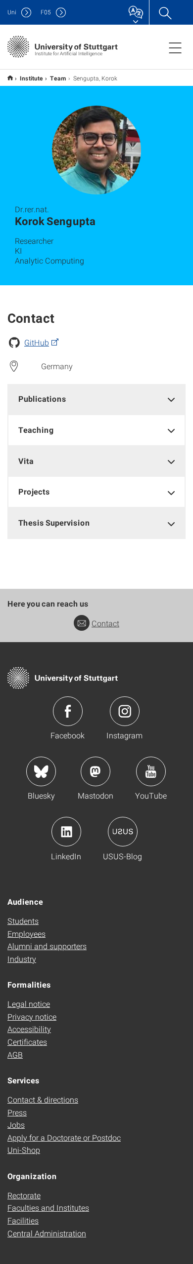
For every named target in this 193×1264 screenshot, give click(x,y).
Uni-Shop (23, 1150)
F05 (46, 12)
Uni (11, 12)
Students (23, 921)
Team (58, 78)
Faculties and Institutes (48, 1207)
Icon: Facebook (68, 711)
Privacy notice (31, 1016)
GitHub (36, 342)
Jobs (16, 1124)
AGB (15, 1054)
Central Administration (46, 1233)
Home (10, 78)
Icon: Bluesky (41, 771)
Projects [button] (34, 491)
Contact (105, 623)
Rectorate (24, 1195)
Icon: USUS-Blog (123, 831)
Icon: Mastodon (95, 771)
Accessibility (29, 1029)
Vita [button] (26, 461)
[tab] (96, 399)
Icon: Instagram (125, 711)
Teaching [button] (36, 429)
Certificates (27, 1041)
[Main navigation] (175, 47)
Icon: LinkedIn (66, 831)
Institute (31, 78)
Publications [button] (42, 398)
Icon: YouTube (151, 771)
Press (17, 1112)
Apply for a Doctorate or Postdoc (64, 1137)
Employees (26, 933)
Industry (21, 959)
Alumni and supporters (47, 946)
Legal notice (28, 1003)
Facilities (23, 1220)
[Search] (164, 12)
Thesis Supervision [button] (54, 522)
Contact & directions (42, 1099)
